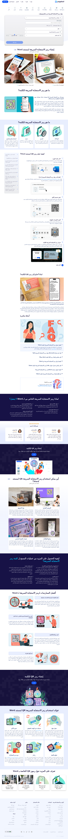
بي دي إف (61, 805)
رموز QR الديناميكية (39, 730)
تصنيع (50, 822)
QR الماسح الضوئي (11, 807)
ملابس (37, 814)
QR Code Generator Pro (21, 809)
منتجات (37, 810)
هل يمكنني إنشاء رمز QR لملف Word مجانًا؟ (50, 357)
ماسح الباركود (11, 809)
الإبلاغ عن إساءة (45, 831)
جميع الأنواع (61, 825)
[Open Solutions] (25, 1)
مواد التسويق (21, 508)
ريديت (25, 807)
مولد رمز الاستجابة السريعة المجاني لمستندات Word (50, 179)
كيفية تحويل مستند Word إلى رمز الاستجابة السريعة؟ (48, 369)
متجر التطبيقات (60, 823)
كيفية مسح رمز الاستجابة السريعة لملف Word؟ (49, 345)
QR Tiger (24, 816)
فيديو (62, 810)
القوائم (37, 805)
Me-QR (25, 820)
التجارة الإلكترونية (47, 810)
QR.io (25, 822)
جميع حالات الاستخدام (34, 824)
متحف (49, 820)
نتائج (13, 816)
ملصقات (36, 812)
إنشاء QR (14, 42)
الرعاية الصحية (48, 816)
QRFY (25, 814)
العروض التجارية (47, 508)
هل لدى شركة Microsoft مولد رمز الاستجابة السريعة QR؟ (47, 353)
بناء (50, 814)
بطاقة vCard (60, 807)
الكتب (37, 818)
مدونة (13, 820)
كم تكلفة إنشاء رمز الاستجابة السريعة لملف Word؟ (48, 374)
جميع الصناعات (48, 824)
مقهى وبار (49, 807)
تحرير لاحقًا (48, 25)
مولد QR (12, 805)
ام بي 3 (61, 816)
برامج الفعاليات (47, 539)
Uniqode (24, 810)
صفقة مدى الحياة (11, 824)
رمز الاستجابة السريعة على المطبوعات (13, 757)
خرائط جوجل (60, 809)
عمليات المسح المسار (56, 25)
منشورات (36, 809)
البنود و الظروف (60, 831)
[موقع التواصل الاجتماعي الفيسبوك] (21, 832)
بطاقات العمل (36, 807)
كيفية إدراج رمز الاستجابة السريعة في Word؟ (50, 361)
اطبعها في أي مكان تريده (59, 85)
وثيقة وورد (54, 348)
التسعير (13, 818)
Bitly (25, 818)
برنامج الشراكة (11, 822)
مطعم (49, 809)
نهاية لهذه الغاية (59, 20)
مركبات (37, 816)
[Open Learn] (20, 1)
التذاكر (37, 820)
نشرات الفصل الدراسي (21, 539)
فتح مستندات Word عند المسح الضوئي (25, 85)
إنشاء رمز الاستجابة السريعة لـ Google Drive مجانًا (58, 787)
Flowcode (24, 812)
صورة (62, 814)
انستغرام (61, 818)
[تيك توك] (26, 832)
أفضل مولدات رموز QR (22, 805)
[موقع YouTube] (31, 832)
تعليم (50, 818)
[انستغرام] (29, 832)
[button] (42, 345)
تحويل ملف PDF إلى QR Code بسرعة (42, 787)
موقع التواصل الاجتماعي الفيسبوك (58, 821)
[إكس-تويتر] (24, 832)
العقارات (49, 812)
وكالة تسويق (48, 805)
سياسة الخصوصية (53, 831)
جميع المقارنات (23, 824)
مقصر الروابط (11, 810)
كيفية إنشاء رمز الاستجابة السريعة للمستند (25, 787)
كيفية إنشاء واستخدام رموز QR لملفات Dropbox (9, 787)
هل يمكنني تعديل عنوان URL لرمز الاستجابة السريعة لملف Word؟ (45, 365)
